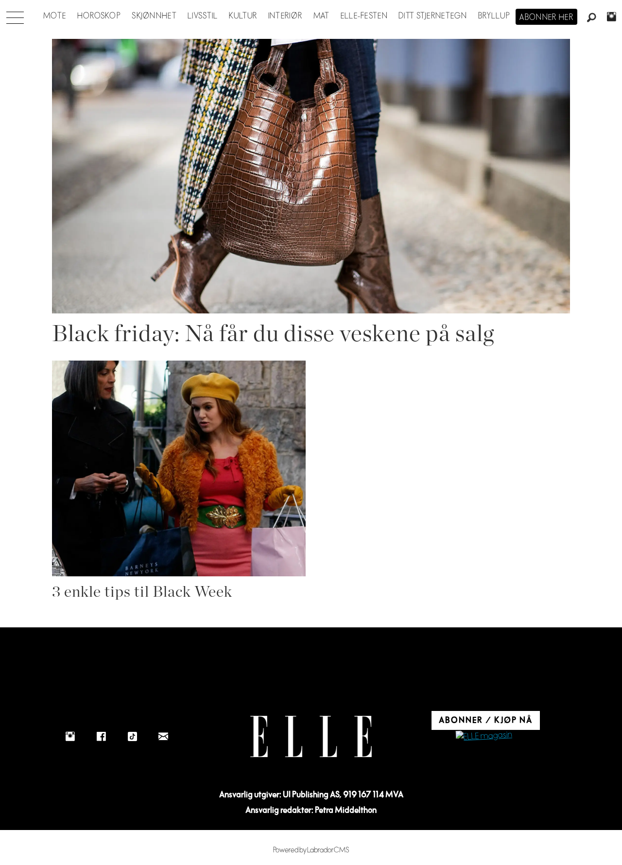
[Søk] (592, 18)
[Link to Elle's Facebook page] (101, 736)
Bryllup (494, 16)
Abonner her (546, 17)
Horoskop (99, 16)
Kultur (243, 16)
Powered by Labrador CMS (311, 850)
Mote (54, 16)
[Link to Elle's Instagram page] (70, 736)
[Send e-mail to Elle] (163, 736)
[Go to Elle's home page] (311, 736)
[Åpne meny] (15, 15)
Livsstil (203, 16)
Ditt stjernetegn (432, 16)
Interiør (285, 16)
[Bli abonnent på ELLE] (484, 736)
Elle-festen (364, 16)
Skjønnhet (154, 16)
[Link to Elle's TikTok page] (132, 736)
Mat (321, 16)
